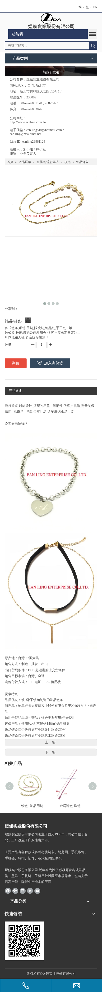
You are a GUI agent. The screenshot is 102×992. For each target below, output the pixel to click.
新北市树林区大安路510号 (39, 91)
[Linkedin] (23, 891)
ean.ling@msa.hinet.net (25, 134)
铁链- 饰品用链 (32, 806)
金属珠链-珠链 (70, 806)
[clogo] (51, 21)
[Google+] (15, 891)
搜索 (93, 45)
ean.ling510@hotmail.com (44, 130)
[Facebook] (8, 891)
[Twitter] (30, 891)
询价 (15, 363)
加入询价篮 (53, 363)
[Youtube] (37, 891)
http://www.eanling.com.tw (28, 122)
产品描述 (15, 390)
